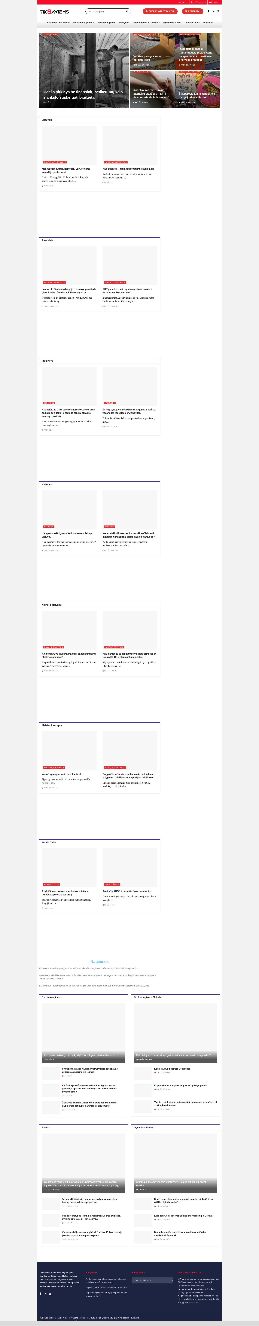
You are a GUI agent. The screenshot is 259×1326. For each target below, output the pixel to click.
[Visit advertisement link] (193, 138)
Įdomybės (124, 22)
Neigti (218, 1314)
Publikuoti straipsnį (161, 11)
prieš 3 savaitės (187, 102)
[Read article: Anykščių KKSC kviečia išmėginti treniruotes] (130, 867)
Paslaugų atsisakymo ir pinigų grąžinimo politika (108, 1318)
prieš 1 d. (108, 182)
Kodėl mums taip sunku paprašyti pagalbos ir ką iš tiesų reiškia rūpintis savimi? (151, 94)
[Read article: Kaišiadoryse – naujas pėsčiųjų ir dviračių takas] (130, 145)
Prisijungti (215, 2)
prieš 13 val (48, 186)
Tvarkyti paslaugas (190, 1306)
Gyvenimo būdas (172, 22)
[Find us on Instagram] (213, 11)
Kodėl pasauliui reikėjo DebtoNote (172, 1068)
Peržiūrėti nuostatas (243, 1314)
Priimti (193, 1314)
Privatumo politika (214, 1321)
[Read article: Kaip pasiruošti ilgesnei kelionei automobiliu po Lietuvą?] (69, 510)
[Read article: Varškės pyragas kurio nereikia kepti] (69, 750)
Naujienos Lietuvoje (57, 22)
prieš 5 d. (67, 1096)
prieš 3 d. (49, 1059)
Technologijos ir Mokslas (145, 22)
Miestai (206, 22)
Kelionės (49, 527)
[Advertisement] (99, 214)
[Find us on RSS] (218, 11)
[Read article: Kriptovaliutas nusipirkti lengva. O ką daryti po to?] (143, 1090)
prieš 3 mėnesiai (70, 1223)
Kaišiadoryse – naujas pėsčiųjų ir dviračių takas (128, 169)
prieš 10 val (109, 905)
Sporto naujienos (106, 22)
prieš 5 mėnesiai (111, 550)
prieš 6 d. (48, 102)
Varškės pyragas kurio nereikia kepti (61, 774)
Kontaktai (227, 1321)
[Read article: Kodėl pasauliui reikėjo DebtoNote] (143, 1073)
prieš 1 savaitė (110, 427)
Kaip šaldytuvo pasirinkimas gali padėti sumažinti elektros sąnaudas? (173, 1055)
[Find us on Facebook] (208, 11)
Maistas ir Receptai (144, 34)
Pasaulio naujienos (82, 22)
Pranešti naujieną (198, 2)
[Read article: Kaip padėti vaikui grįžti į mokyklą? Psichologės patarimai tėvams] (83, 1033)
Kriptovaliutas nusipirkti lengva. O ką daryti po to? (180, 1085)
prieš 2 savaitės (142, 65)
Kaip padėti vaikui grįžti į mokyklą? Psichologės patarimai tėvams (79, 1055)
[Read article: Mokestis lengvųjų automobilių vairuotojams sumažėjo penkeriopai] (69, 145)
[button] (253, 1283)
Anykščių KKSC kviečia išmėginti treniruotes (127, 891)
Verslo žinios (193, 22)
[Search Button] (128, 11)
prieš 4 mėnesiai (70, 1239)
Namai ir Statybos (53, 647)
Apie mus (62, 1318)
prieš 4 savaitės (50, 671)
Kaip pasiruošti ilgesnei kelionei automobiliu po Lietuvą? (183, 1215)
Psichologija (141, 72)
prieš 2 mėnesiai (163, 1073)
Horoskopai (183, 2)
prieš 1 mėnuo (110, 671)
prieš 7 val (48, 908)
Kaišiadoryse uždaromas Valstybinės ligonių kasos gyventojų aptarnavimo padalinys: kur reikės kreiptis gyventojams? (89, 1088)
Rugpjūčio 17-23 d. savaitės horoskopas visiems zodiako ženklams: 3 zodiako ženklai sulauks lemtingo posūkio (68, 413)
